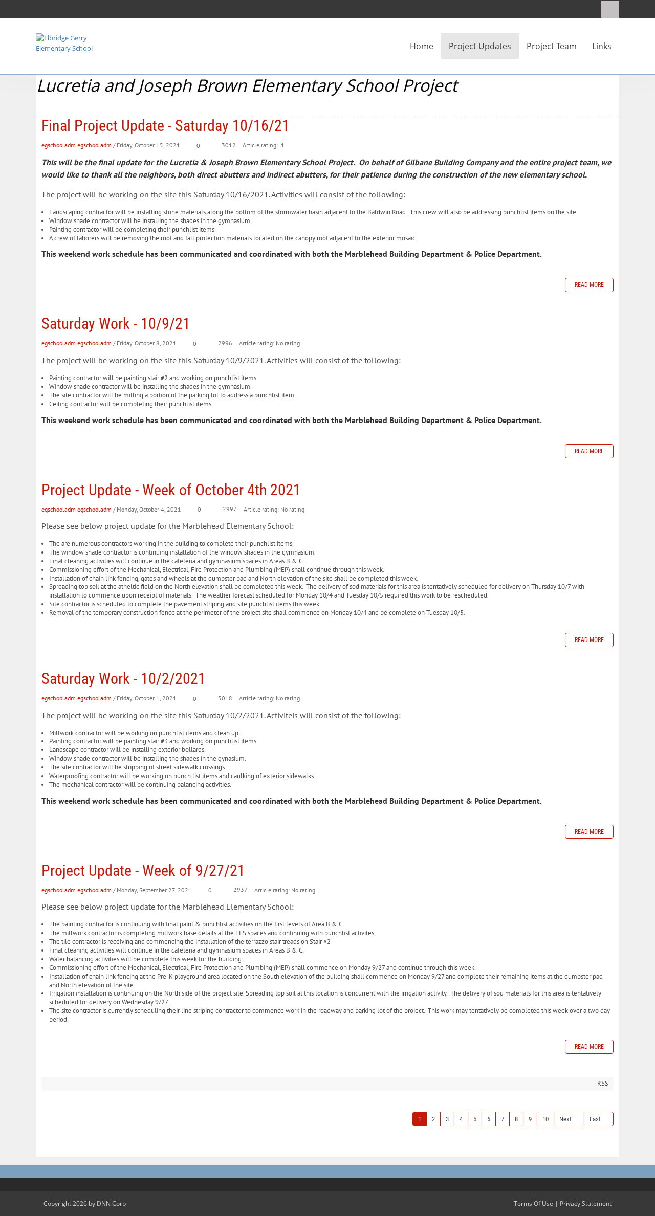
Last (595, 1119)
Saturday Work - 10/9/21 (115, 324)
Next (565, 1119)
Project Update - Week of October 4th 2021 (171, 490)
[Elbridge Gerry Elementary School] (66, 42)
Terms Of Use (533, 1203)
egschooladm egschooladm (76, 145)
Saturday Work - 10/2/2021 (123, 679)
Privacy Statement (586, 1203)
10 (545, 1119)
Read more (589, 285)
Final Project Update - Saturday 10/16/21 (165, 126)
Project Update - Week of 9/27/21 (143, 870)
